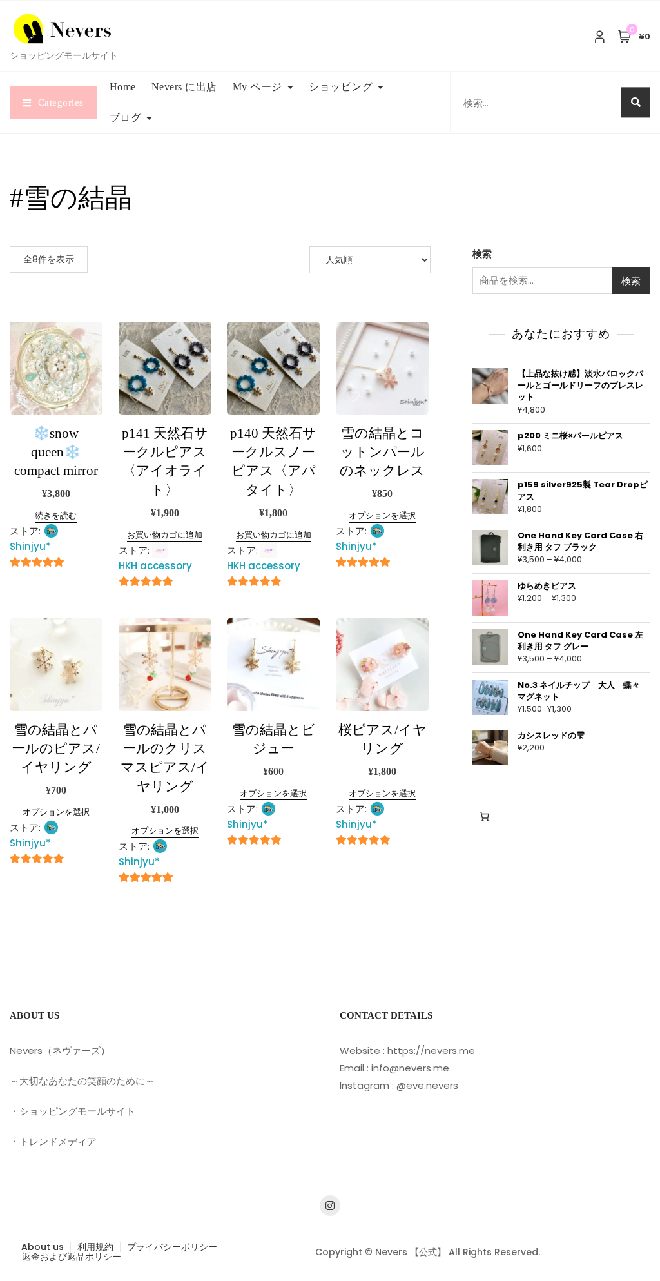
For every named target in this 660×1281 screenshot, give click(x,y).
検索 (482, 253)
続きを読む (56, 515)
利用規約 (95, 1246)
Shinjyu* (30, 546)
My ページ (257, 86)
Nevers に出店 (184, 86)
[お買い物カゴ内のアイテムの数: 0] (484, 816)
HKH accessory (155, 565)
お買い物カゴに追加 (164, 535)
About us (42, 1246)
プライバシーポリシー (172, 1246)
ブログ (126, 117)
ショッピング (341, 86)
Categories (61, 102)
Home (123, 86)
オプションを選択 (382, 515)
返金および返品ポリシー (71, 1256)
